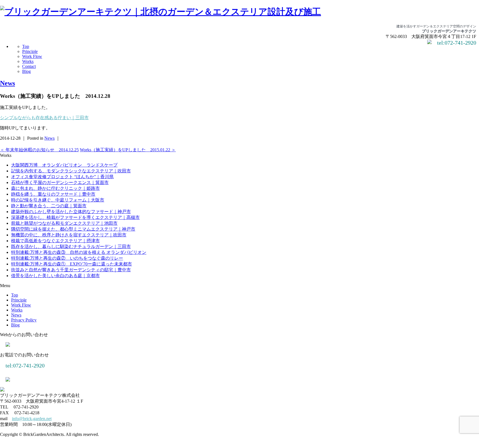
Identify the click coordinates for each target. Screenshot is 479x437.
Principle (30, 51)
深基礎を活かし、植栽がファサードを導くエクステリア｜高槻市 (75, 217)
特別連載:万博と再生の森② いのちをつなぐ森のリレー (67, 258)
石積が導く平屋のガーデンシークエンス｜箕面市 (60, 182)
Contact (29, 66)
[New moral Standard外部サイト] (8, 380)
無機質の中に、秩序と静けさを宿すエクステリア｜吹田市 (68, 234)
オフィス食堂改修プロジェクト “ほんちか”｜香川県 (62, 176)
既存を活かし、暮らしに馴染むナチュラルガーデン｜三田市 (71, 246)
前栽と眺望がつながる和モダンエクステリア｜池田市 (64, 223)
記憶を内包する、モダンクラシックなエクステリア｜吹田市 (71, 170)
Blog (26, 71)
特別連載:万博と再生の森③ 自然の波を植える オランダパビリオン (78, 252)
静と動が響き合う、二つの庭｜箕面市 (48, 205)
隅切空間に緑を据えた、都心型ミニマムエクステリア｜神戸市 (73, 229)
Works (28, 61)
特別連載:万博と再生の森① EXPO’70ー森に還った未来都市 (71, 264)
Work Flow (32, 56)
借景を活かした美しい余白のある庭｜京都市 (55, 275)
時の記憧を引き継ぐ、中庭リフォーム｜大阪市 (57, 200)
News (7, 83)
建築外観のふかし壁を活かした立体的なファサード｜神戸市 (71, 211)
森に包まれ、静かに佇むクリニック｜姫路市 (55, 188)
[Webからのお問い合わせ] (429, 42)
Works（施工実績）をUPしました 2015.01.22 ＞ (128, 149)
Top (25, 46)
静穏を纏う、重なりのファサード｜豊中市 (53, 194)
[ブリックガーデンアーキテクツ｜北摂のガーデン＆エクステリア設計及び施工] (160, 12)
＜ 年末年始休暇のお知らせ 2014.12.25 (39, 149)
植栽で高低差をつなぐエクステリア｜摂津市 (55, 240)
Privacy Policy (24, 320)
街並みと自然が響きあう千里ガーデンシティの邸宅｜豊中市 (71, 269)
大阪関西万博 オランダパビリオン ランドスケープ (64, 165)
